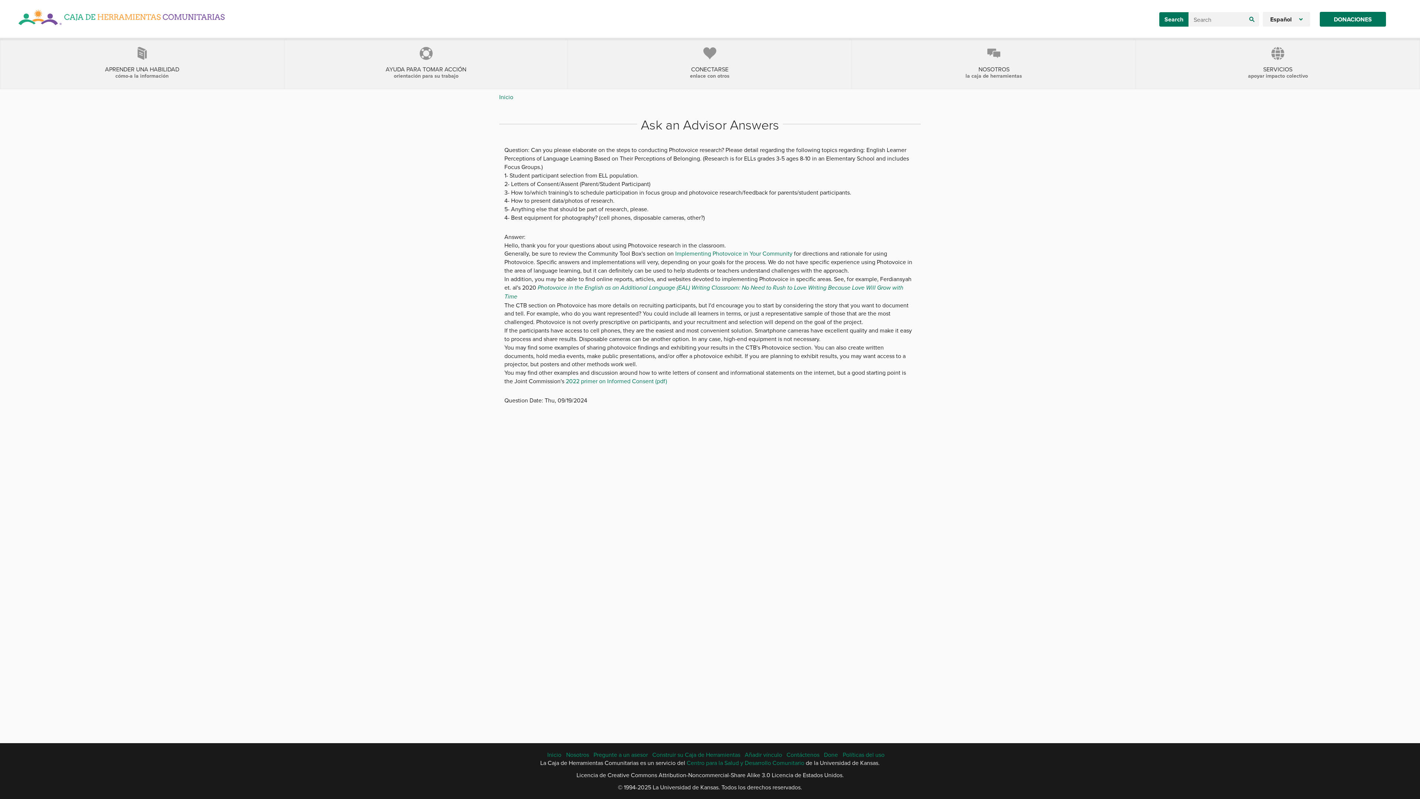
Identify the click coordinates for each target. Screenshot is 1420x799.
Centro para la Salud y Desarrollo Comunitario (745, 763)
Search (1173, 19)
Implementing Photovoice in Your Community (733, 253)
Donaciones (1353, 19)
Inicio (506, 97)
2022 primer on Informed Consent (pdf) (616, 381)
